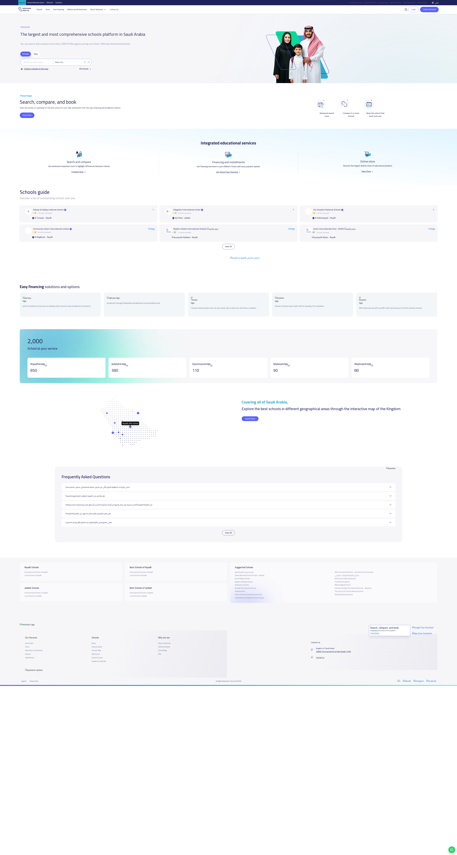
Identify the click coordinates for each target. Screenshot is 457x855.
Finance (28, 645)
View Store (366, 171)
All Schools (84, 68)
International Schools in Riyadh (355, 3)
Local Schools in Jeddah (422, 3)
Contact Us (114, 9)
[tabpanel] (56, 64)
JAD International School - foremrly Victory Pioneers (354, 564)
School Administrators (35, 2)
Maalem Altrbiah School (244, 573)
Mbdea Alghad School (343, 576)
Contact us (320, 649)
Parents (22, 2)
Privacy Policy (34, 673)
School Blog (162, 642)
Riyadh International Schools (409, 3)
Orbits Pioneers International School (248, 586)
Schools (39, 9)
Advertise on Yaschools (33, 642)
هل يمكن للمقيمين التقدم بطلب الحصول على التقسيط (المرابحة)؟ (88, 505)
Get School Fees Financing (227, 172)
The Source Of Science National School (349, 583)
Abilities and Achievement (77, 9)
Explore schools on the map (36, 68)
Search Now (250, 410)
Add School (96, 645)
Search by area (97, 649)
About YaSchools (164, 635)
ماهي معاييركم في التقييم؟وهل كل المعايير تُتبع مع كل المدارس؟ (88, 514)
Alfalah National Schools (344, 586)
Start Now (27, 115)
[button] (406, 9)
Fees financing (58, 9)
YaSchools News (164, 638)
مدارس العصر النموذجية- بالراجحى (347, 567)
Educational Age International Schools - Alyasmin (353, 579)
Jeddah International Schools (395, 3)
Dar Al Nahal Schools (242, 570)
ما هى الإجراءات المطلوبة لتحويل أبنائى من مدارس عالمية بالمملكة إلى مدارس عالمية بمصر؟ (97, 478)
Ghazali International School (245, 579)
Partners (49, 2)
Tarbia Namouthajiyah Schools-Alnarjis (249, 589)
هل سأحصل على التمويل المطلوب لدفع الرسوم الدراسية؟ (85, 487)
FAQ (159, 645)
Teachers (58, 2)
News (94, 635)
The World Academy (342, 573)
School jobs (29, 635)
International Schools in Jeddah (369, 3)
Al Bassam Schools (242, 576)
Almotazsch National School (345, 570)
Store (48, 9)
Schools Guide (97, 638)
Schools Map (96, 642)
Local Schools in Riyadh (383, 3)
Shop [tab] (36, 54)
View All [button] (228, 246)
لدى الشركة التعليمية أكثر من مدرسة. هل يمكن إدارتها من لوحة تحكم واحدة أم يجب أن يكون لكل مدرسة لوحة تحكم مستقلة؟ (108, 496)
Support (23, 673)
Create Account (429, 9)
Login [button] (413, 9)
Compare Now (77, 172)
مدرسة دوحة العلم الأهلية (244, 564)
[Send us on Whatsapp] (451, 849)
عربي (437, 2)
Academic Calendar (99, 653)
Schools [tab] (25, 54)
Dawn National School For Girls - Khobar (249, 567)
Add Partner (29, 649)
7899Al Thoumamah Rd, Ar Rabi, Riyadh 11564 (333, 643)
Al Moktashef (240, 583)
